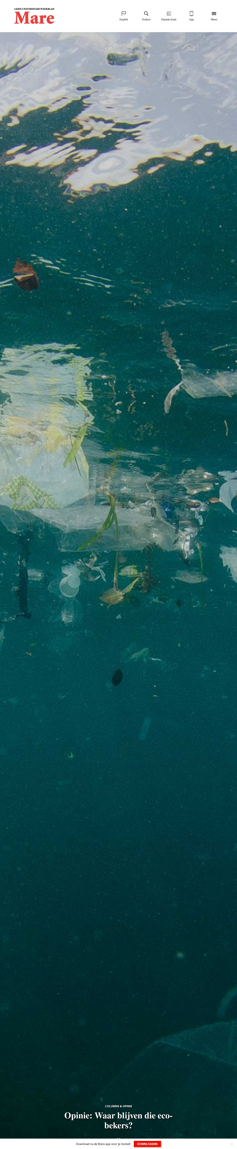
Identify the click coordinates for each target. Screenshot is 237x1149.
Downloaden (147, 1144)
